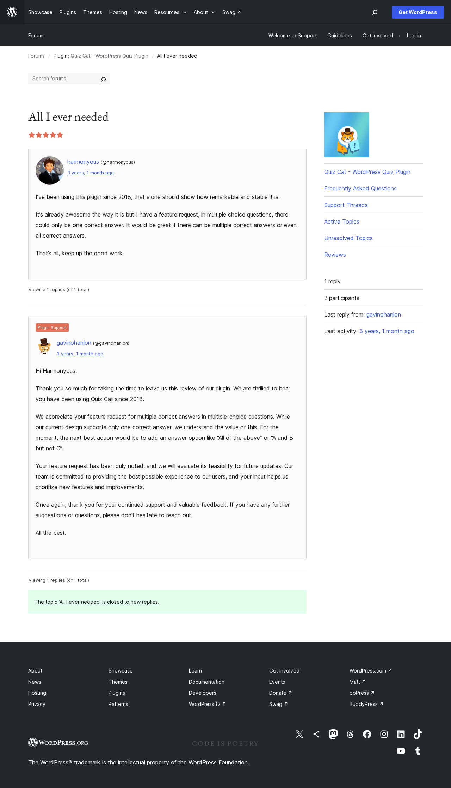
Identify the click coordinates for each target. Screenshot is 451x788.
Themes (118, 682)
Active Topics (341, 221)
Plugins (117, 693)
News (34, 682)
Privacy (36, 704)
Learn (195, 671)
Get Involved (284, 671)
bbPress (362, 693)
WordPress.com (371, 671)
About (35, 671)
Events (277, 682)
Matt (358, 682)
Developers (202, 693)
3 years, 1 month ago (90, 172)
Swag (278, 704)
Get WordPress (418, 12)
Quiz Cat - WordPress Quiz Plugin (109, 56)
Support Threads (346, 204)
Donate (280, 693)
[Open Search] (375, 12)
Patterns (118, 704)
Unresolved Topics (348, 238)
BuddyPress (367, 704)
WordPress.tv (207, 704)
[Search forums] (103, 78)
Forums (36, 35)
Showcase (121, 671)
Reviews (335, 254)
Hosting (37, 693)
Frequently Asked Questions (360, 188)
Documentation (206, 682)
